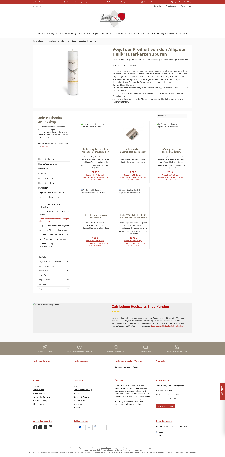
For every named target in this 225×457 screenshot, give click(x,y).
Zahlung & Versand (81, 397)
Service (36, 380)
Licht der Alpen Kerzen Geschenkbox (95, 216)
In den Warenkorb (94, 183)
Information (79, 380)
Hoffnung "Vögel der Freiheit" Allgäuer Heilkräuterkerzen (171, 150)
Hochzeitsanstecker (47, 183)
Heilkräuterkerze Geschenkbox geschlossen (133, 150)
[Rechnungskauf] (89, 427)
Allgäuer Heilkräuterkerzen (51, 192)
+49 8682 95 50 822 (165, 390)
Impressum (78, 404)
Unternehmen (38, 390)
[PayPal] (80, 427)
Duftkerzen (43, 188)
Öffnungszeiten (39, 404)
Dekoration (43, 168)
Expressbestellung (40, 400)
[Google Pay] (106, 427)
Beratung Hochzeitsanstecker (126, 367)
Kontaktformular (176, 399)
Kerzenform (43, 275)
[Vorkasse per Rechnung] (99, 427)
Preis (41, 289)
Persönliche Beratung (41, 397)
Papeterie (42, 173)
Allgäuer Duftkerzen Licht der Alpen (53, 230)
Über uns (36, 386)
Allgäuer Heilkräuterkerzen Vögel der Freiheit (54, 219)
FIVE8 (172, 452)
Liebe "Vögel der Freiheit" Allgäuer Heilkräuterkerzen (133, 216)
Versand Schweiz (80, 400)
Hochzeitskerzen (45, 178)
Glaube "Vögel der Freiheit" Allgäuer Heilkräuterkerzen (95, 150)
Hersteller (42, 257)
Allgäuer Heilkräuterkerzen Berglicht (54, 226)
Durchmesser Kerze (46, 266)
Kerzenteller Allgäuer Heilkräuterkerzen (47, 245)
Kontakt (77, 393)
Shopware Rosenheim (182, 452)
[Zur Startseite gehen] (112, 19)
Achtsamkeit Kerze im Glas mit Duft (53, 235)
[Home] (34, 41)
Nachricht (45, 146)
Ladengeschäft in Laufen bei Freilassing (167, 326)
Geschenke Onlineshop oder (140, 452)
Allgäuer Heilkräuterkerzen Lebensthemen (50, 205)
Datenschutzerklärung (83, 390)
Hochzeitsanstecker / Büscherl (129, 361)
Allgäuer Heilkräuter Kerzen (50, 261)
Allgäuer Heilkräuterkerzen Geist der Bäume (54, 212)
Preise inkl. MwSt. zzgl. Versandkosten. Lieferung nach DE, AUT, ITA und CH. (95, 177)
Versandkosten (106, 448)
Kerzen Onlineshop (157, 452)
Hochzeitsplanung (46, 159)
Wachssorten (44, 284)
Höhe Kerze (43, 270)
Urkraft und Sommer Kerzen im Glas (54, 239)
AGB (75, 386)
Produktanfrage (39, 393)
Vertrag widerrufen (165, 406)
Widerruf (77, 407)
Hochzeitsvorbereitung (48, 164)
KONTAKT (222, 391)
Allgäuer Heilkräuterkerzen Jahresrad (50, 198)
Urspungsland (44, 280)
